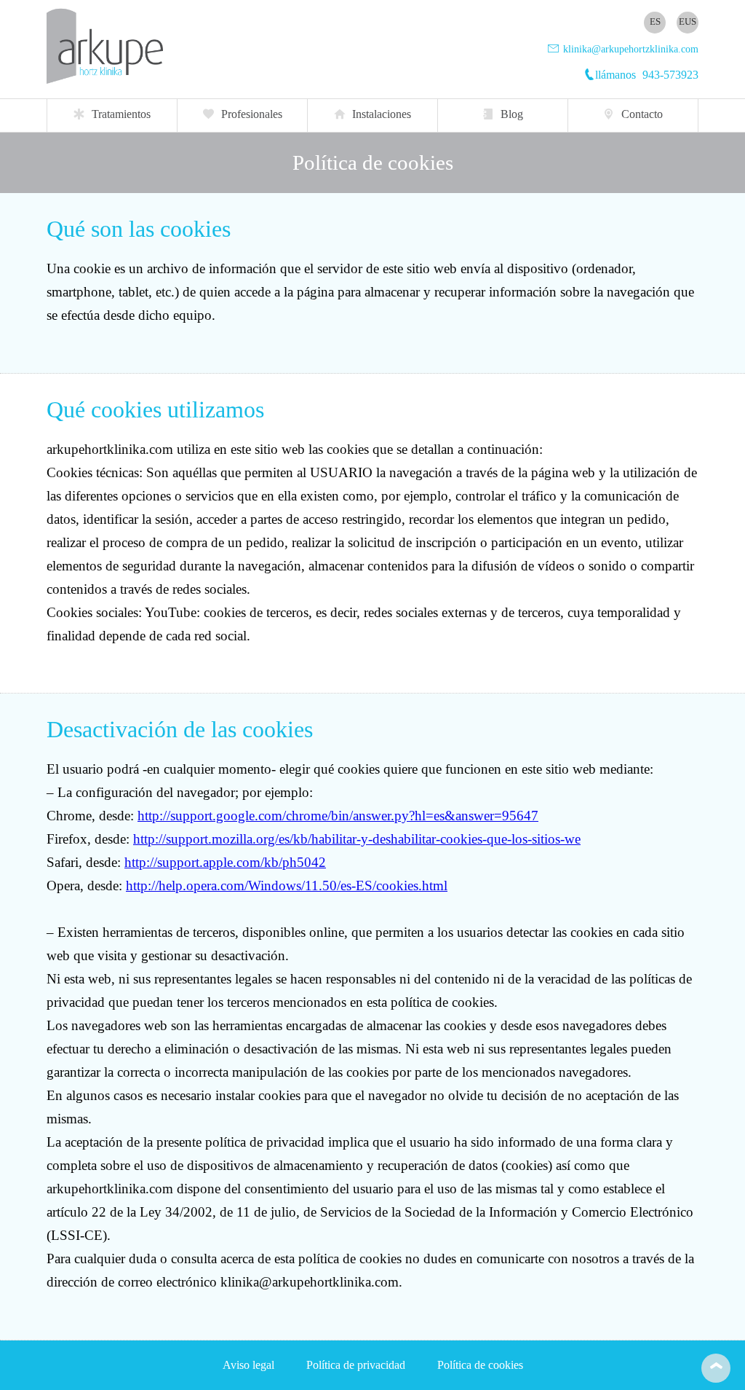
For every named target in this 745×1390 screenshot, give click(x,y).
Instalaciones (381, 114)
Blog (512, 114)
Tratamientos (121, 114)
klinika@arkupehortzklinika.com (629, 49)
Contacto (642, 114)
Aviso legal (248, 1365)
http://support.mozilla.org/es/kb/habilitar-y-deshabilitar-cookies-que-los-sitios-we (357, 839)
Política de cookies (480, 1365)
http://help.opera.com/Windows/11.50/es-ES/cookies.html (286, 885)
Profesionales (251, 114)
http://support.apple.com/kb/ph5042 (225, 862)
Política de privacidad (355, 1365)
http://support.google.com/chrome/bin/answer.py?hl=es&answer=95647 (338, 815)
